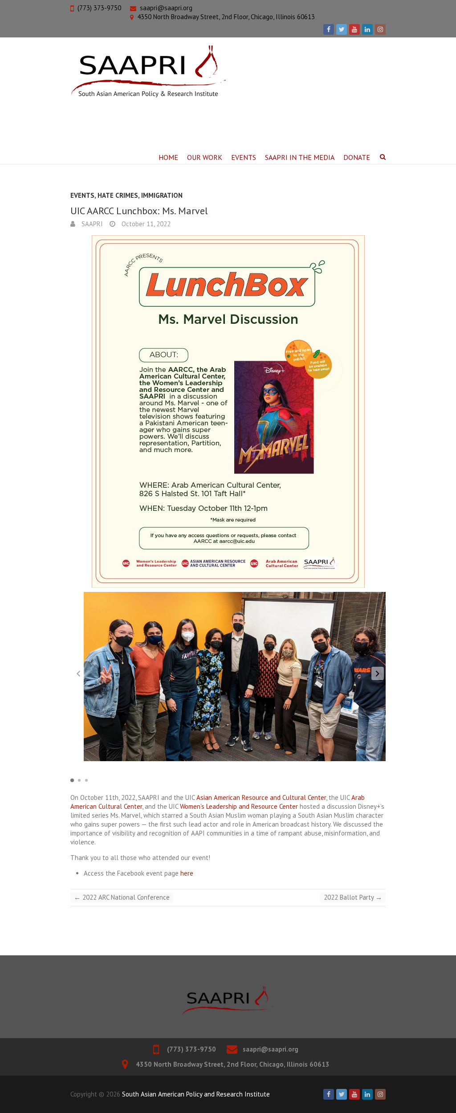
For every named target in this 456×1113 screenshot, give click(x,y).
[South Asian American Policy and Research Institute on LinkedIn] (367, 29)
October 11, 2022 (145, 224)
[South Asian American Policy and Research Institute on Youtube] (354, 29)
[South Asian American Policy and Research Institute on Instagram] (380, 29)
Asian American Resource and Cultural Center (261, 797)
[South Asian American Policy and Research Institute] (148, 72)
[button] (377, 673)
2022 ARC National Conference (122, 897)
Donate (356, 157)
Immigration (162, 195)
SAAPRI (91, 224)
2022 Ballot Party (353, 897)
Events (243, 157)
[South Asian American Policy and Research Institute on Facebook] (328, 29)
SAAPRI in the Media (299, 157)
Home (168, 157)
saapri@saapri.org (166, 8)
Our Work (204, 157)
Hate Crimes (118, 195)
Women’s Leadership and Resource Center (239, 806)
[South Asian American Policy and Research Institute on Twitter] (341, 29)
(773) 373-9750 (99, 8)
